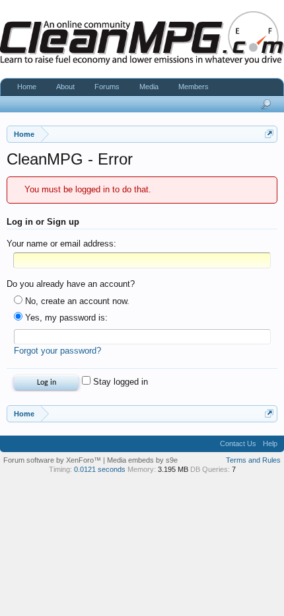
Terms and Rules (253, 460)
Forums (107, 87)
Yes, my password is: (65, 318)
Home (26, 87)
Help (270, 443)
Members (193, 87)
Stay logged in (119, 382)
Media (149, 87)
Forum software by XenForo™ (53, 460)
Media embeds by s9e (142, 460)
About (65, 87)
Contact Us (238, 443)
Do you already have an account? (71, 284)
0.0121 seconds (99, 469)
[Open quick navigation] (269, 134)
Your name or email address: (61, 244)
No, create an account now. (75, 301)
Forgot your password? (57, 351)
